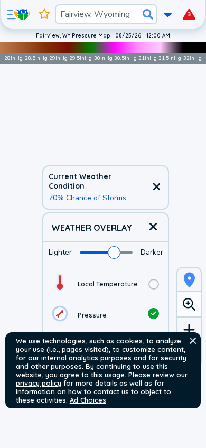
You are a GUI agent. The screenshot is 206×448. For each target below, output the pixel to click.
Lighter (60, 252)
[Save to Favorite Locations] (44, 14)
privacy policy (38, 383)
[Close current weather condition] (156, 187)
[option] (105, 284)
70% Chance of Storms (87, 198)
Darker (152, 252)
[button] (193, 341)
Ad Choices (88, 400)
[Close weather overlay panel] (153, 227)
